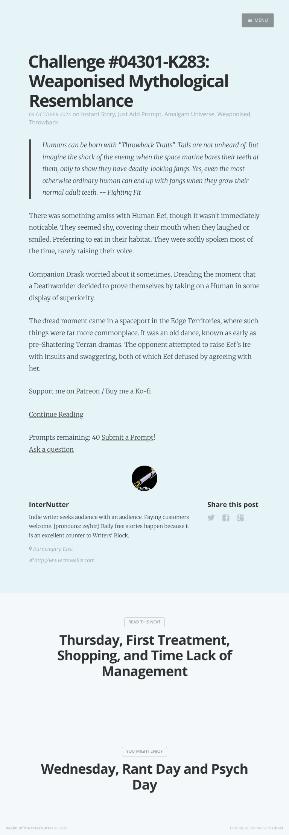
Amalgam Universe (189, 114)
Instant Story (98, 114)
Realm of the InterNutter (29, 827)
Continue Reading (56, 414)
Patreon (88, 391)
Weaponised (234, 114)
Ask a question (51, 449)
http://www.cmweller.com (64, 560)
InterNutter (49, 504)
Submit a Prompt (128, 437)
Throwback (43, 122)
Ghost (277, 827)
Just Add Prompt (139, 114)
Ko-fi (143, 391)
